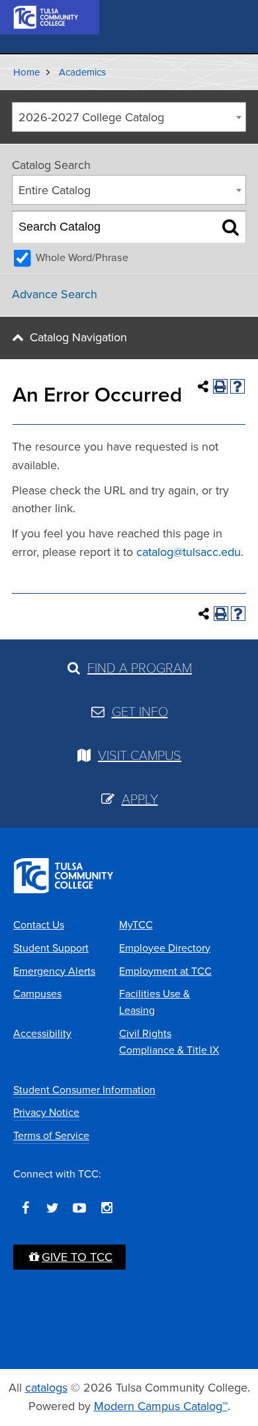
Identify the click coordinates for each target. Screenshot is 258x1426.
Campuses (37, 993)
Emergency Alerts (54, 971)
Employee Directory (164, 948)
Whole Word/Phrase (82, 257)
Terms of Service (51, 1135)
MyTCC (136, 924)
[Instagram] (106, 1208)
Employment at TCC (165, 971)
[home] (46, 16)
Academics (82, 72)
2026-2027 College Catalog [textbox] (91, 117)
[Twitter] (52, 1208)
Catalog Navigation (78, 337)
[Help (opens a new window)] (237, 386)
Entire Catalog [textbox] (55, 190)
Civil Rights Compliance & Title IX (169, 1042)
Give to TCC (77, 1257)
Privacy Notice (46, 1112)
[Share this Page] (203, 386)
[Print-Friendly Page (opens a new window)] (220, 386)
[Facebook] (25, 1208)
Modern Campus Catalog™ (161, 1406)
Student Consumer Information (84, 1089)
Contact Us (38, 924)
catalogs (46, 1387)
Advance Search (54, 294)
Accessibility (42, 1033)
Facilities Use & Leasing (154, 1002)
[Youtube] (79, 1208)
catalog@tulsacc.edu (188, 552)
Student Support (51, 948)
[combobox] (129, 117)
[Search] (230, 227)
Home (26, 72)
